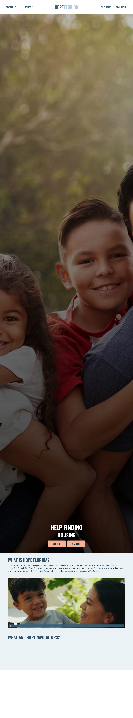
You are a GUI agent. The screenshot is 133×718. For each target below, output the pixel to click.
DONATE (28, 7)
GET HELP (106, 7)
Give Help (76, 543)
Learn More (15, 662)
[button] (18, 7)
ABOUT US (11, 7)
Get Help (56, 543)
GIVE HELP (121, 7)
